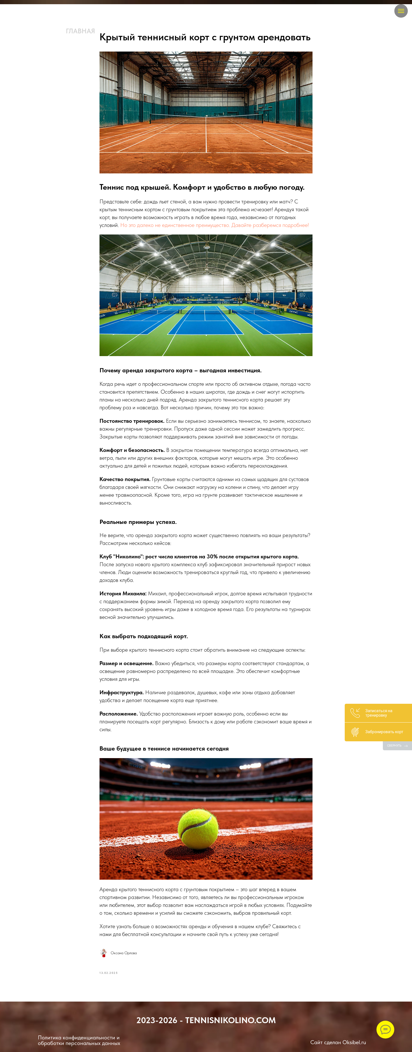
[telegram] (16, 11)
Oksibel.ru (354, 1042)
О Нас (224, 31)
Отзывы (191, 31)
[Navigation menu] (401, 11)
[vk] (27, 11)
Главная (80, 31)
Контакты (262, 31)
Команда (122, 31)
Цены (158, 31)
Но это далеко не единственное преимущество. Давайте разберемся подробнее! (214, 225)
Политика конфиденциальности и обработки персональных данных (79, 1040)
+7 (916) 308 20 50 (318, 31)
